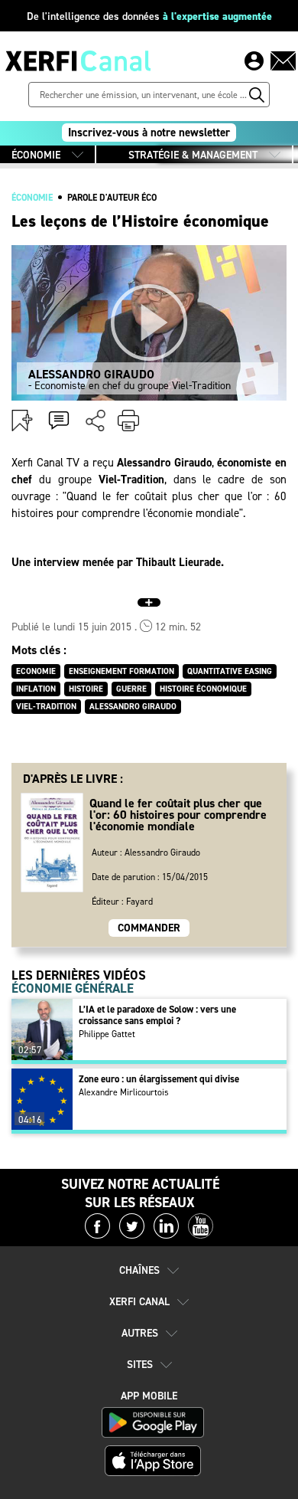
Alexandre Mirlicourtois (124, 1092)
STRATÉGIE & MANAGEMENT (193, 155)
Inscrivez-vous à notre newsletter (149, 132)
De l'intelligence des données (149, 16)
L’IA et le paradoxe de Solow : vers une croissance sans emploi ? (157, 1014)
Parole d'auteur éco (112, 197)
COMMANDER (149, 928)
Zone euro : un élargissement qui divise (159, 1079)
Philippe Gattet (107, 1034)
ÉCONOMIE (35, 155)
